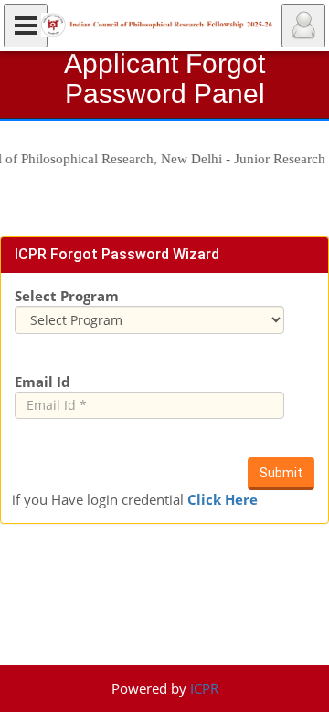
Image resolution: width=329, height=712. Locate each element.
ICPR (204, 688)
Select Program (67, 296)
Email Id (42, 381)
